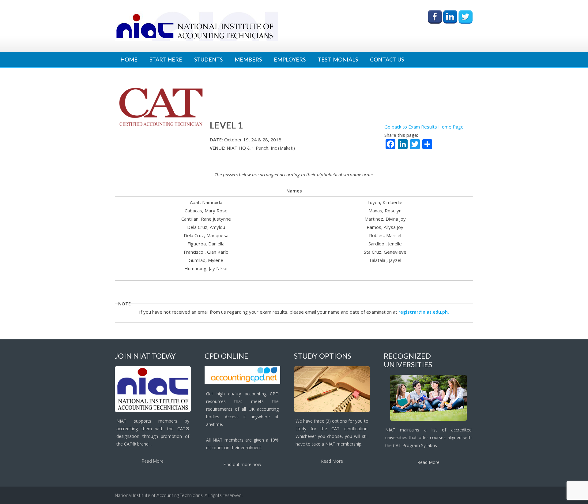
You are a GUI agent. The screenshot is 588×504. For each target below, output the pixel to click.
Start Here (165, 59)
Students (208, 59)
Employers (290, 59)
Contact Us (387, 59)
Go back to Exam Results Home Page (424, 127)
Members (248, 59)
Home (129, 59)
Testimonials (338, 59)
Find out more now (242, 464)
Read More (153, 461)
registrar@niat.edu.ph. (423, 312)
